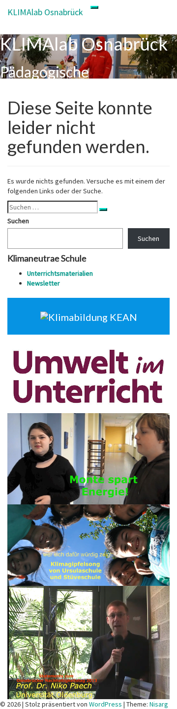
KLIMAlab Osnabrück (45, 12)
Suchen (18, 220)
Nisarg (158, 704)
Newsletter (43, 283)
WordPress (105, 704)
